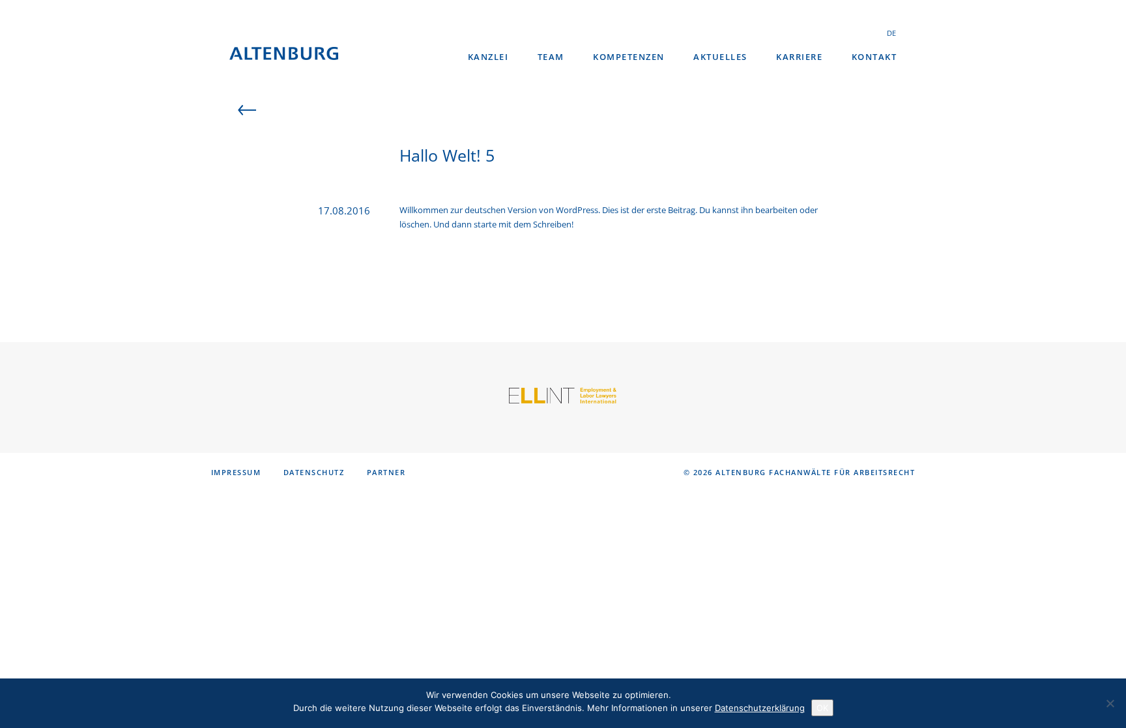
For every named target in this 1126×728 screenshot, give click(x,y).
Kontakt (874, 57)
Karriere (799, 57)
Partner (386, 472)
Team (551, 57)
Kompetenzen (629, 57)
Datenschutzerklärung (760, 708)
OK (822, 708)
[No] (1109, 703)
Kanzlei (488, 57)
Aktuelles (720, 57)
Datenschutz (314, 472)
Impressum (236, 472)
